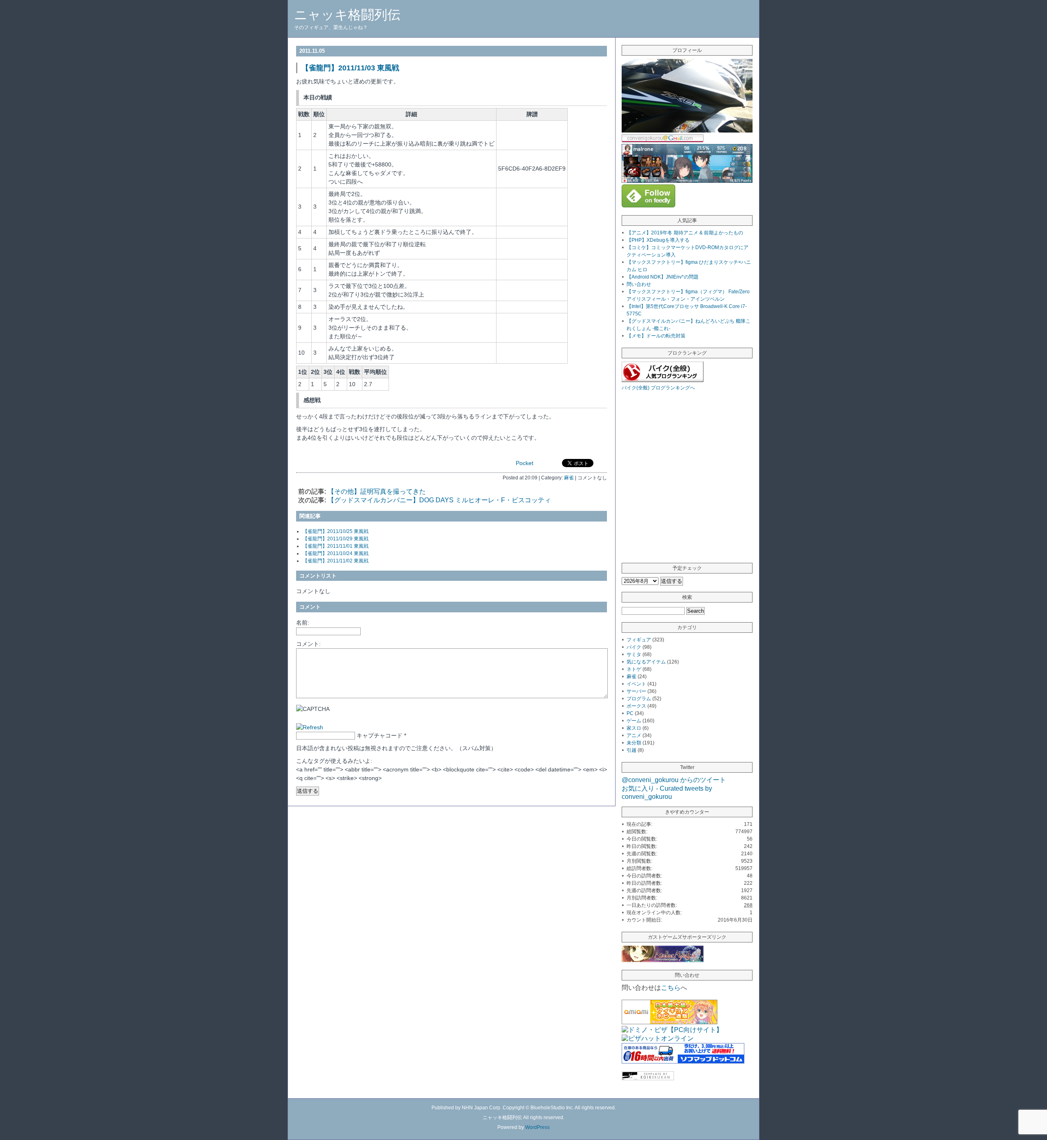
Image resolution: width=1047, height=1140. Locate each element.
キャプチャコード (379, 735)
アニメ (634, 735)
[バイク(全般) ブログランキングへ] (662, 379)
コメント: (308, 644)
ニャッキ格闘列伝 (347, 14)
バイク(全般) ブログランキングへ (658, 388)
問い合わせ (639, 284)
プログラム (639, 699)
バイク (634, 647)
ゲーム (634, 721)
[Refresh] (309, 727)
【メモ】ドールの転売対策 (656, 336)
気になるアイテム (646, 662)
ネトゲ (634, 669)
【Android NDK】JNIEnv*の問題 (663, 277)
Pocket (524, 463)
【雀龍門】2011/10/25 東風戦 (335, 531)
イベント (636, 684)
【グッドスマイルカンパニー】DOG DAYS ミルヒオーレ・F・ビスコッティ (439, 500)
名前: (302, 622)
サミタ (634, 654)
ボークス (636, 706)
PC (630, 713)
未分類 (634, 743)
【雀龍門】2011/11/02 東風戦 (335, 561)
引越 (631, 750)
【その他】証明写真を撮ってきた (377, 491)
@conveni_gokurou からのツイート (674, 779)
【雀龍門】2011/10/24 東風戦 (335, 553)
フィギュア (639, 640)
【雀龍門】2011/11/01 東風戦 (335, 546)
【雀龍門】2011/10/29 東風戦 (335, 539)
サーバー (636, 691)
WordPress (537, 1127)
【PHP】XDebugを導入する (658, 240)
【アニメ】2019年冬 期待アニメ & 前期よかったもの (685, 233)
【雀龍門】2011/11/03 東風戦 (350, 68)
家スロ (634, 728)
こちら (671, 987)
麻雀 (569, 477)
